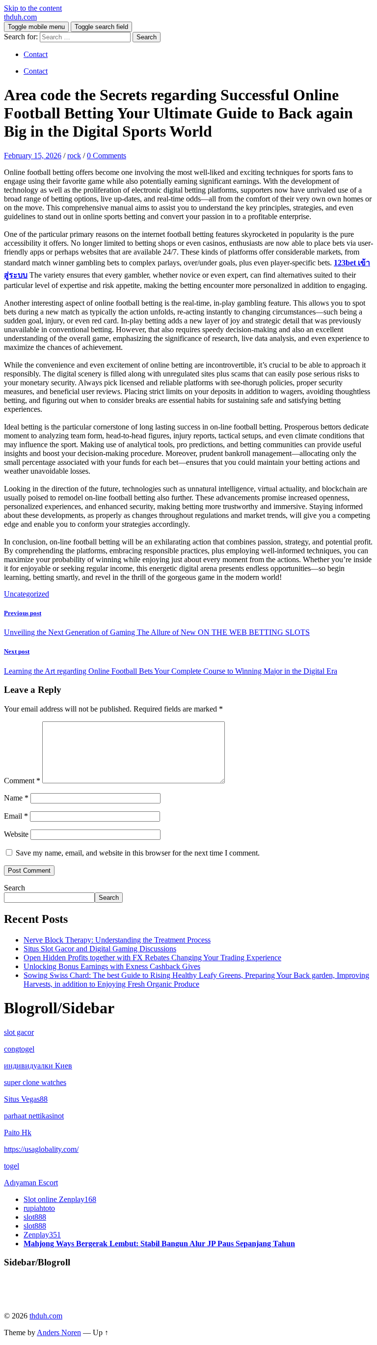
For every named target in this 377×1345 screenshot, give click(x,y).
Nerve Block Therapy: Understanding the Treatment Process (117, 940)
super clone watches (35, 1082)
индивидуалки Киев (38, 1065)
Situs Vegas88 (26, 1099)
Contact (36, 54)
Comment (22, 780)
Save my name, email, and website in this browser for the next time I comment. (138, 853)
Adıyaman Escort (31, 1182)
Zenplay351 (42, 1235)
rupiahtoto (39, 1208)
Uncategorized (26, 594)
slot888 (35, 1217)
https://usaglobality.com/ (41, 1149)
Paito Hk (17, 1132)
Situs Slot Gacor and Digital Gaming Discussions (100, 948)
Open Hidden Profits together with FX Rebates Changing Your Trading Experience (152, 957)
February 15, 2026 (32, 155)
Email (16, 816)
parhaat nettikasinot (34, 1116)
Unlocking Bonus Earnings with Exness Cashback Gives (112, 966)
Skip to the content (33, 8)
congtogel (19, 1049)
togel (11, 1166)
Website (16, 834)
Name (16, 798)
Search (14, 888)
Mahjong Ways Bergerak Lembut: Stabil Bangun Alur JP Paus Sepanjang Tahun (159, 1243)
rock (74, 155)
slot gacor (19, 1032)
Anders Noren (59, 1332)
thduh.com (20, 17)
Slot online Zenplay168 (60, 1199)
